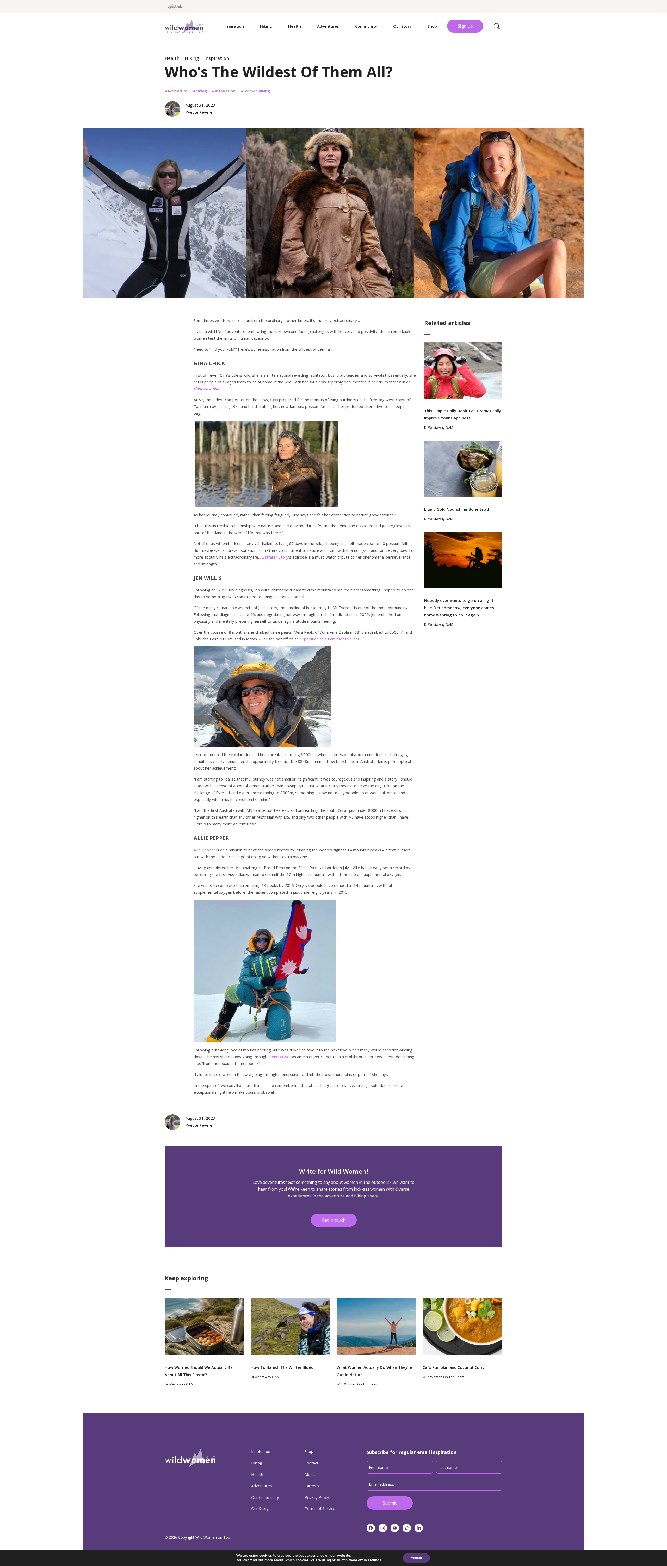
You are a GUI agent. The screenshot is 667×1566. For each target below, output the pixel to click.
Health (294, 26)
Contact (311, 1462)
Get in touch (333, 1220)
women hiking (257, 91)
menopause (278, 1056)
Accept (416, 1557)
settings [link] (374, 1560)
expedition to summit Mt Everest (329, 638)
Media (310, 1474)
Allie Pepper (204, 849)
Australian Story (274, 557)
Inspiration (233, 26)
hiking (201, 91)
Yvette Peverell (200, 112)
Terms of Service (320, 1508)
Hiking (266, 26)
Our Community (265, 1497)
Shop (432, 26)
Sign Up (465, 26)
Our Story (402, 26)
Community (366, 26)
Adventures (328, 26)
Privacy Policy (317, 1497)
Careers (312, 1485)
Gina (274, 399)
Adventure (177, 91)
